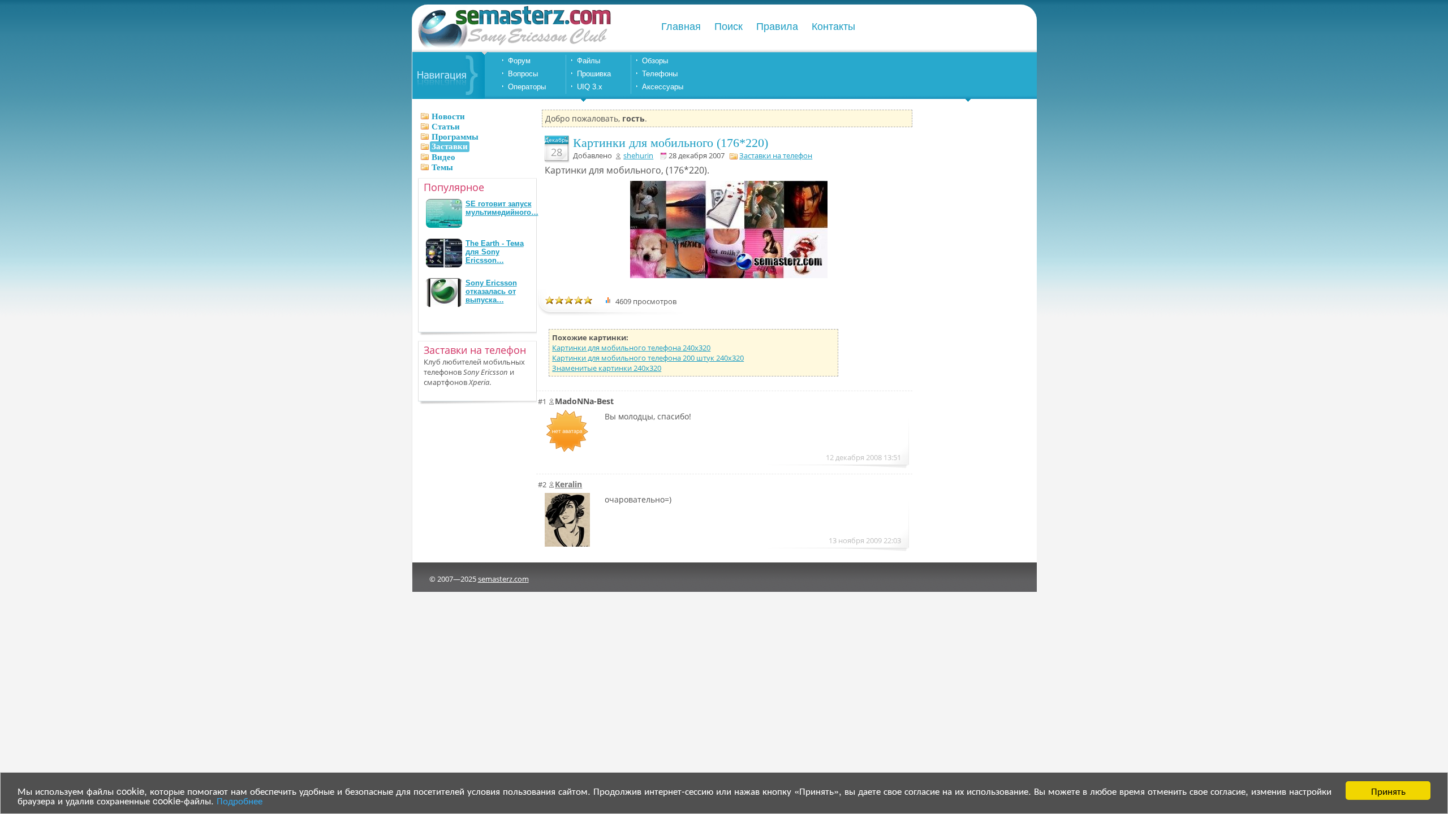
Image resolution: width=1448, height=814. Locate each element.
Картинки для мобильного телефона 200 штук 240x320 (648, 358)
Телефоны (660, 74)
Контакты (833, 26)
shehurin (638, 155)
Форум (519, 61)
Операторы (527, 87)
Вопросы (523, 74)
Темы (442, 167)
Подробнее (239, 800)
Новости (448, 116)
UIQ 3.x (589, 87)
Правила (777, 26)
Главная (681, 26)
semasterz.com (503, 579)
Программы (455, 136)
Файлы (588, 61)
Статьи (446, 126)
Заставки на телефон (775, 155)
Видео (443, 157)
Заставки (450, 146)
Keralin (568, 484)
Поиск (728, 26)
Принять (1388, 790)
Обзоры (655, 61)
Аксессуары (662, 87)
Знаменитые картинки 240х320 (606, 368)
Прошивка (594, 74)
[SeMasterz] (513, 46)
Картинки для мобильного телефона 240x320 (631, 348)
